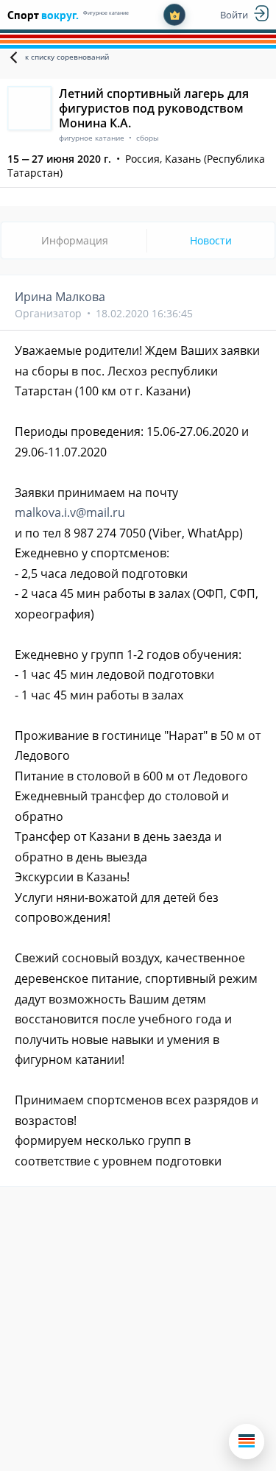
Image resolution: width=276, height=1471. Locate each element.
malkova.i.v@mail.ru (70, 512)
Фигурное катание (106, 13)
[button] (246, 1441)
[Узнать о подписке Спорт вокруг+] (174, 15)
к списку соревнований (67, 57)
